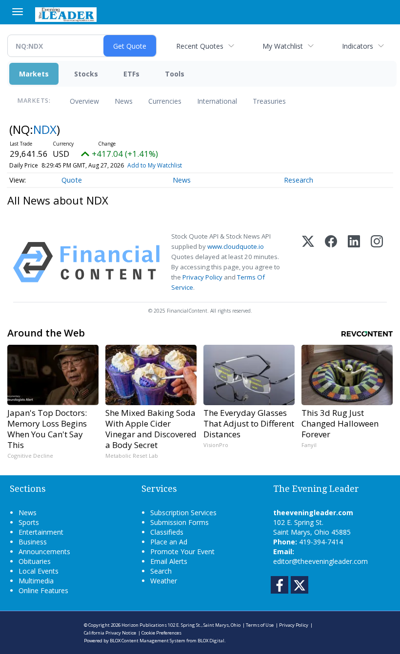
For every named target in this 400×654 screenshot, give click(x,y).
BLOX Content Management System (147, 640)
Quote (71, 180)
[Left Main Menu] (17, 11)
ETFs (131, 73)
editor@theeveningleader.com (320, 561)
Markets (34, 73)
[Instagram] (377, 262)
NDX (45, 129)
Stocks (86, 73)
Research (298, 180)
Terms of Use (260, 625)
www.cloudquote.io (235, 246)
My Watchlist (282, 46)
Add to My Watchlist (154, 165)
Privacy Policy (202, 277)
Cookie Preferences (161, 633)
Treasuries (269, 101)
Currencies (164, 101)
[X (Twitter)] (308, 262)
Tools (174, 73)
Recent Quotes (199, 46)
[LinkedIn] (354, 262)
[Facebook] (331, 262)
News (124, 101)
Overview (84, 101)
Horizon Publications (144, 625)
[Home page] (66, 13)
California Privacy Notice (110, 633)
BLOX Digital (211, 640)
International (217, 101)
